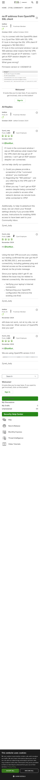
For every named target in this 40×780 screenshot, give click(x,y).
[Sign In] (37, 2)
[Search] (32, 2)
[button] (37, 18)
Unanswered (20, 409)
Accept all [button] (10, 771)
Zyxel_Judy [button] (6, 130)
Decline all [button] (29, 771)
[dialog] (20, 765)
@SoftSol (8, 143)
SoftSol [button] (4, 24)
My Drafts (20, 405)
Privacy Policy (11, 767)
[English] (20, 2)
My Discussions (8, 402)
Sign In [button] (20, 100)
